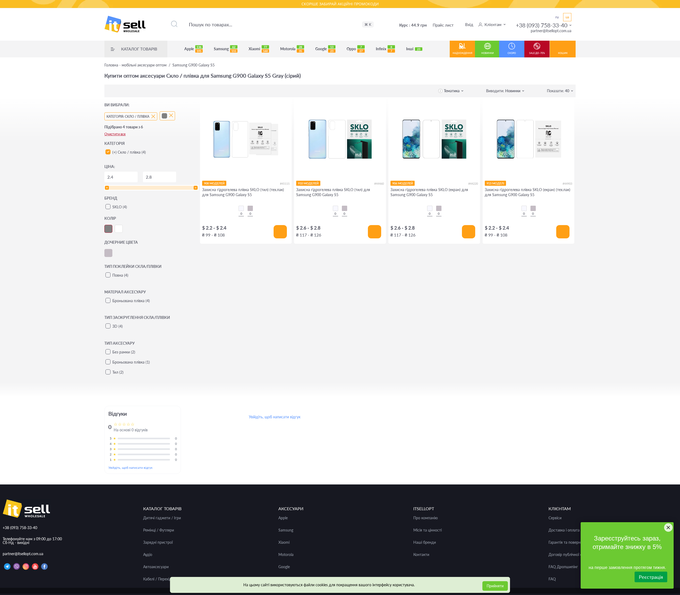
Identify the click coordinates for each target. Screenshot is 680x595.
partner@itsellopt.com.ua (551, 30)
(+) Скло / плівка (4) (129, 152)
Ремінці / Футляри (158, 530)
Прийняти (495, 586)
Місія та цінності (427, 530)
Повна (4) (120, 275)
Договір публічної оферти (571, 554)
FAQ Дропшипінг (563, 567)
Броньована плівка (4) (131, 300)
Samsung (225, 49)
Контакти (421, 554)
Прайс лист (443, 25)
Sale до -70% (537, 53)
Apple (192, 49)
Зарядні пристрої (158, 542)
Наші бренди (424, 542)
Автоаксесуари (156, 567)
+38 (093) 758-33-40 (541, 25)
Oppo (355, 49)
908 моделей (214, 183)
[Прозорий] (241, 208)
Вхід (469, 24)
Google (324, 49)
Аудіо (147, 554)
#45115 (285, 183)
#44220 (473, 183)
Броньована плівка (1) (131, 362)
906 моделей (402, 183)
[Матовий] (250, 208)
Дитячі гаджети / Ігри (162, 518)
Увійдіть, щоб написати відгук (130, 468)
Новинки (487, 53)
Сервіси (555, 518)
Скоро (512, 53)
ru (557, 17)
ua (567, 17)
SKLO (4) (119, 207)
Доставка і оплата (564, 530)
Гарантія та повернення (569, 542)
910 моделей (308, 183)
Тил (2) (118, 372)
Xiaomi (258, 49)
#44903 (567, 183)
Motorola (291, 49)
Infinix (384, 49)
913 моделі (495, 183)
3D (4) (117, 326)
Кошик (563, 53)
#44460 (379, 183)
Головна (135, 65)
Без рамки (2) (123, 352)
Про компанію (425, 518)
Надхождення (462, 53)
